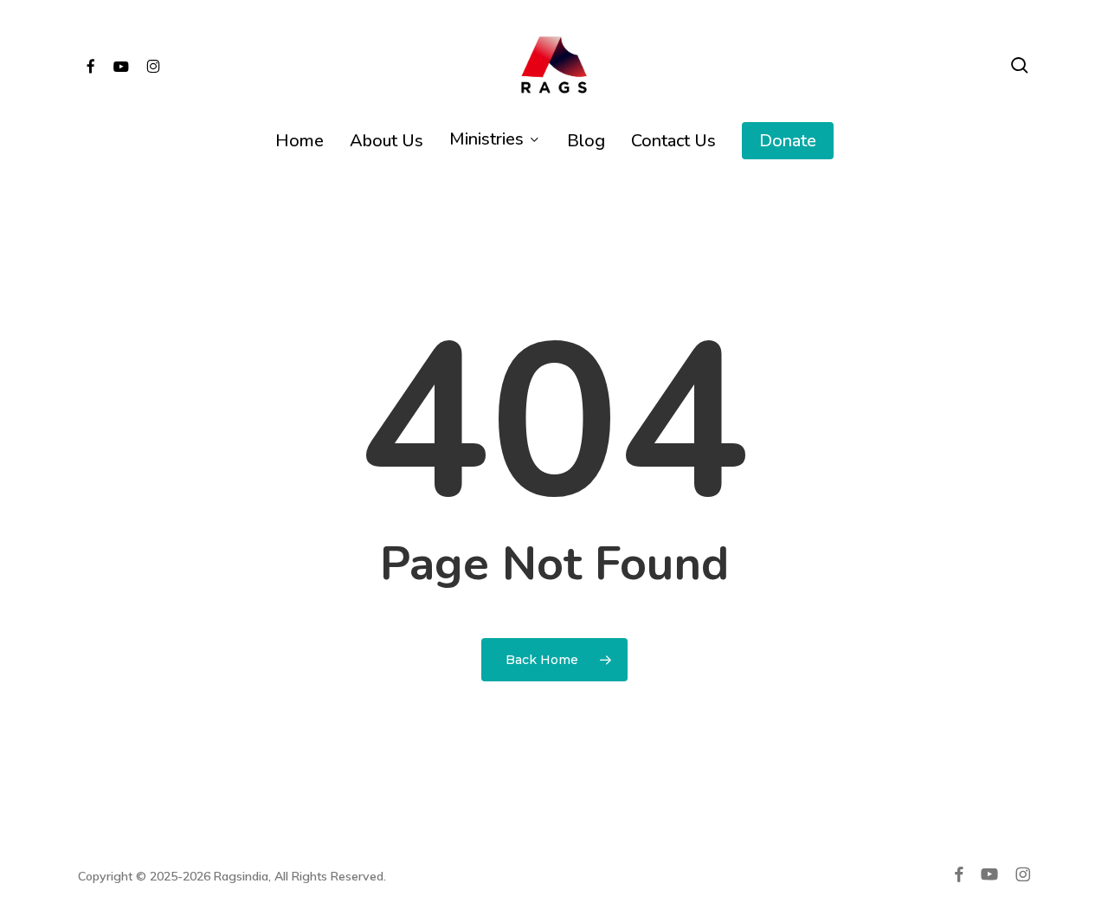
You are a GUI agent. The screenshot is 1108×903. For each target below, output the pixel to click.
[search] (1019, 65)
